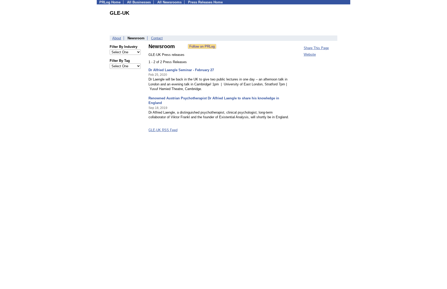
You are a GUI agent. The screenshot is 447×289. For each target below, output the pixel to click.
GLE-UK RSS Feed (162, 130)
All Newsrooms (169, 2)
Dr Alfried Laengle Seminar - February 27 (181, 70)
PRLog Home (110, 2)
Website (310, 54)
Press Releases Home (205, 2)
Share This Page (316, 48)
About (116, 38)
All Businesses (139, 2)
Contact (157, 38)
